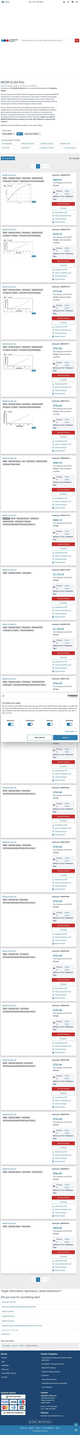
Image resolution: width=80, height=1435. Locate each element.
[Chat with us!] (76, 1430)
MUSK (21, 1346)
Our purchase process (49, 1379)
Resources (5, 1369)
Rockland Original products (51, 1372)
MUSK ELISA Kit (9, 175)
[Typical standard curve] (18, 193)
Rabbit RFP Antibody (49, 1368)
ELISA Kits (45, 1375)
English (6, 2)
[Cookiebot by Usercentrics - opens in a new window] (69, 696)
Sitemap (4, 1377)
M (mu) (14, 1346)
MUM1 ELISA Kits (8, 1321)
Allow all (65, 737)
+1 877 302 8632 (37, 2)
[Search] (77, 40)
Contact (4, 1358)
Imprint (31, 1428)
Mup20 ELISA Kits (8, 1316)
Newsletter (5, 1365)
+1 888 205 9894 (49, 1409)
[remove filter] (14, 134)
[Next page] (46, 166)
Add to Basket (64, 204)
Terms (57, 1428)
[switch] (30, 724)
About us (24, 1428)
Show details (69, 731)
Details (64, 208)
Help (3, 1362)
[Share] (76, 1425)
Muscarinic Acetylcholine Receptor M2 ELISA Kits (19, 1307)
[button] (5, 1334)
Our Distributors (47, 1387)
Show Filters (9, 158)
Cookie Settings (48, 1428)
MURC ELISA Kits (8, 1311)
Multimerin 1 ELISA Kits (10, 1330)
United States (67, 192)
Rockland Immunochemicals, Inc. (52, 1416)
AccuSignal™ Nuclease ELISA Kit (53, 1364)
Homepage (6, 1346)
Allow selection (39, 737)
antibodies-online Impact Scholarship (54, 1383)
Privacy (38, 1428)
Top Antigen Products (9, 1373)
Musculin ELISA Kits (9, 1302)
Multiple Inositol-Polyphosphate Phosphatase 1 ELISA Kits (22, 1326)
